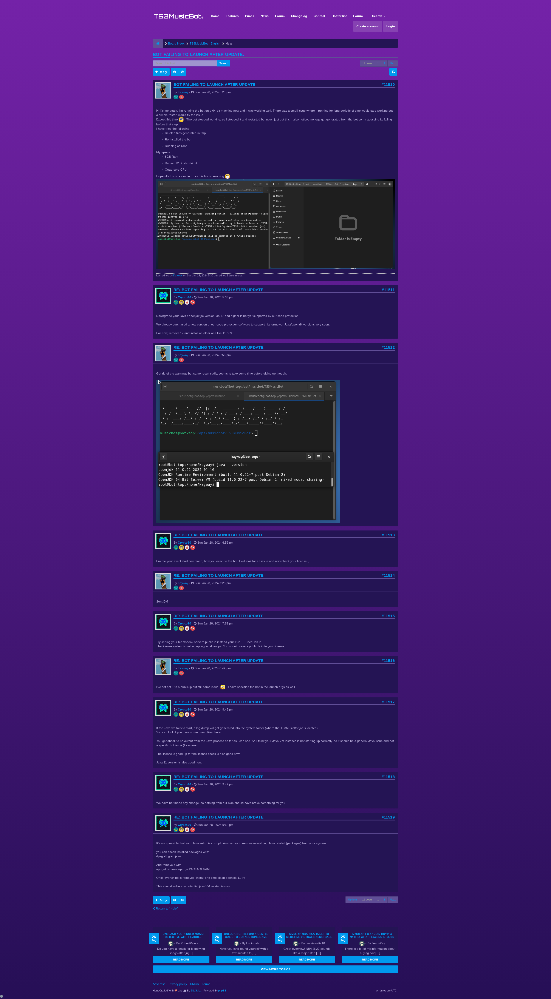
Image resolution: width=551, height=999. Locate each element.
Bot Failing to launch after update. (198, 54)
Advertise (159, 984)
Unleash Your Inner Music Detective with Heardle (183, 936)
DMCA (194, 984)
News (265, 16)
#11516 (388, 660)
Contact (319, 16)
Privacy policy (178, 984)
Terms (206, 984)
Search (377, 16)
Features (232, 16)
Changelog (299, 16)
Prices (249, 16)
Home (215, 16)
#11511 (388, 290)
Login (390, 26)
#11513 (388, 535)
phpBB (222, 990)
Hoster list (339, 16)
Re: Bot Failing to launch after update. (219, 290)
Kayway (183, 92)
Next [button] (393, 63)
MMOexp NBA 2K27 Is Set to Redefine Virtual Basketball (309, 936)
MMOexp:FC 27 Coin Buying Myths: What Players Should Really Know (372, 937)
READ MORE (181, 959)
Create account (367, 26)
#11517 (388, 702)
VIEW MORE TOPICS (275, 969)
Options (353, 899)
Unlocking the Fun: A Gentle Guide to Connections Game (246, 936)
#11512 (388, 347)
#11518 (388, 777)
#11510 (388, 84)
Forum (280, 16)
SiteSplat (195, 990)
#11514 (388, 575)
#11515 (388, 616)
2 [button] (384, 63)
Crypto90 (184, 297)
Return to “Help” (166, 908)
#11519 (388, 817)
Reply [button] (162, 72)
